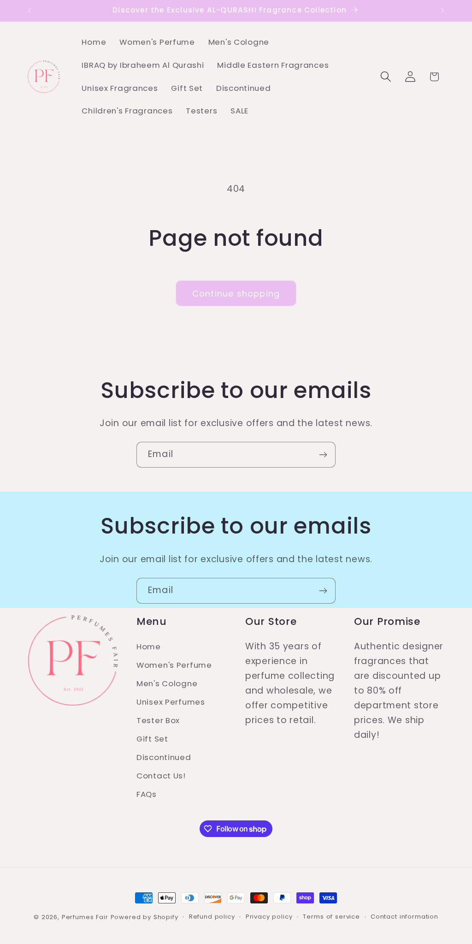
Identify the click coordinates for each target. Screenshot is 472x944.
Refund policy (212, 916)
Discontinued (163, 757)
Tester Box (158, 720)
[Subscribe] (323, 455)
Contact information (404, 916)
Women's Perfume (174, 665)
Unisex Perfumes (170, 701)
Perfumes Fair (85, 917)
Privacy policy (269, 916)
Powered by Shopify (144, 917)
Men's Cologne (166, 683)
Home (148, 646)
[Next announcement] (442, 10)
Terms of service (331, 916)
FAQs (146, 794)
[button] (385, 77)
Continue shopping (236, 293)
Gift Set (152, 738)
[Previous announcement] (29, 10)
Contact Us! (161, 775)
